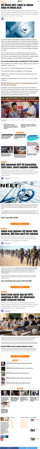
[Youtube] (2, 439)
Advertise (12, 425)
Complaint (12, 427)
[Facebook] (2, 436)
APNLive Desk (7, 178)
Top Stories (23, 421)
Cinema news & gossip (25, 426)
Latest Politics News (24, 422)
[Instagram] (7, 436)
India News (23, 419)
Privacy (12, 426)
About (12, 419)
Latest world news (24, 425)
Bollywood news (24, 427)
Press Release (23, 423)
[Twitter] (4, 436)
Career (12, 422)
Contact (12, 423)
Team (11, 421)
